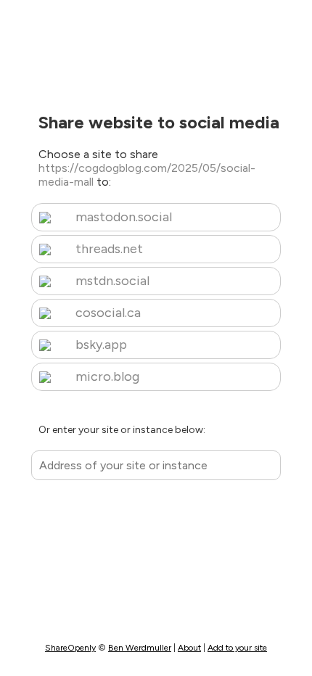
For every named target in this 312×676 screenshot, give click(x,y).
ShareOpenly (70, 648)
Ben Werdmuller (139, 648)
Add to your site (237, 648)
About (189, 648)
